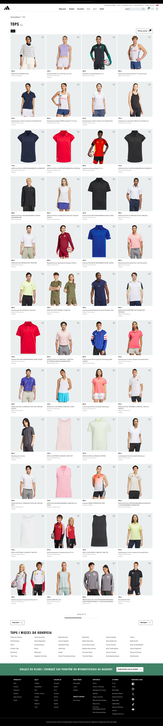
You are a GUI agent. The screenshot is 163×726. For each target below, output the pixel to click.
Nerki (12, 645)
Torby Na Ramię (87, 656)
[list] (73, 31)
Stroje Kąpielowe (39, 641)
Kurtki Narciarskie (88, 645)
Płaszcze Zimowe (16, 637)
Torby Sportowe (39, 637)
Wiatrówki (37, 652)
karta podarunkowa (138, 5)
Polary (132, 637)
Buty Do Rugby (111, 637)
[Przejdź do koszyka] (157, 9)
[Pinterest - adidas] (140, 699)
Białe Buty (85, 637)
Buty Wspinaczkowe (112, 656)
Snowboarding (39, 645)
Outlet (102, 9)
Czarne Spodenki (135, 648)
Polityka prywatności (85, 722)
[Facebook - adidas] (140, 684)
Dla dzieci (80, 9)
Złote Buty (61, 648)
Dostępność (102, 722)
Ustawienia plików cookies (54, 722)
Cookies (75, 722)
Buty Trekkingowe (112, 648)
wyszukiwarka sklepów (110, 5)
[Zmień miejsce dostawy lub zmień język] (157, 5)
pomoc (119, 5)
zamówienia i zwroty (127, 5)
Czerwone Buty (87, 652)
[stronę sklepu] (7, 8)
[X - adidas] (140, 694)
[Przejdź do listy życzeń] (152, 9)
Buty (88, 9)
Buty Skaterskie (111, 641)
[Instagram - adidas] (140, 689)
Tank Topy (14, 656)
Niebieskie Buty (63, 645)
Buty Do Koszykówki (136, 645)
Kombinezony (15, 641)
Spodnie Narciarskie (89, 648)
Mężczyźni (62, 9)
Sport (95, 9)
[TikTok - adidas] (140, 704)
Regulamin (95, 722)
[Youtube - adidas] (140, 709)
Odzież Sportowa (87, 641)
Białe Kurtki (134, 641)
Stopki (60, 652)
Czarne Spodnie (63, 641)
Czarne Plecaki (111, 652)
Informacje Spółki (112, 722)
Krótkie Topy (15, 648)
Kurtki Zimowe (111, 645)
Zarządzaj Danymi (67, 722)
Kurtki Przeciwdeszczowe (66, 656)
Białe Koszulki (63, 637)
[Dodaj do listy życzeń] (42, 38)
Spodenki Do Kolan (40, 656)
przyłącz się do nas (150, 5)
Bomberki (14, 652)
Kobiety (71, 9)
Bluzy (36, 648)
